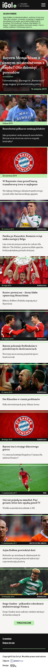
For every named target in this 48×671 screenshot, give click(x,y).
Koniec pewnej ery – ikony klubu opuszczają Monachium (20, 294)
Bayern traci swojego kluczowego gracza (21, 448)
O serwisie (7, 639)
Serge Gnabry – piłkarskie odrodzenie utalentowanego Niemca (23, 605)
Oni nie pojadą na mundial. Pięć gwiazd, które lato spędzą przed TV (21, 502)
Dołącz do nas (9, 643)
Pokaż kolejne (24, 623)
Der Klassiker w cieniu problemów (21, 399)
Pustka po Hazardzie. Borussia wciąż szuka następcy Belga (22, 238)
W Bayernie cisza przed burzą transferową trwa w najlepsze (20, 183)
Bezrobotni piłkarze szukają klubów (24, 129)
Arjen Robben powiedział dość (19, 550)
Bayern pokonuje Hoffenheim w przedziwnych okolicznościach (20, 347)
